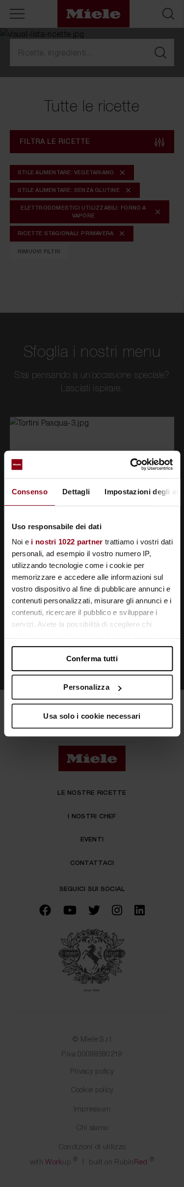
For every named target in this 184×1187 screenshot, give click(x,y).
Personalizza (86, 687)
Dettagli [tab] (75, 491)
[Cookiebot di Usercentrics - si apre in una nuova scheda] (131, 464)
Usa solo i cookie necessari (91, 716)
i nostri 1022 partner (67, 542)
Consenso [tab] (29, 491)
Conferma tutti (92, 658)
